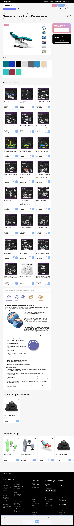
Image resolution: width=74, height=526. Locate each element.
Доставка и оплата (49, 499)
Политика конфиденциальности (63, 500)
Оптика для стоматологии (6, 500)
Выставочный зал (35, 503)
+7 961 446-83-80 (35, 484)
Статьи (33, 501)
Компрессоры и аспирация (6, 495)
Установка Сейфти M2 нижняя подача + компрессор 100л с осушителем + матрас (43, 176)
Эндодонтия (17, 484)
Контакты (25, 8)
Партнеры (34, 507)
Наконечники (5, 502)
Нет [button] (12, 8)
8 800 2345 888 (58, 1)
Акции (55, 5)
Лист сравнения (62, 512)
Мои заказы (61, 510)
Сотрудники (34, 512)
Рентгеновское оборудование (6, 498)
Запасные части (17, 506)
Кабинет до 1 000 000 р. (25, 276)
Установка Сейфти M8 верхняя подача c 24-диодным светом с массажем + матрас (11, 278)
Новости (33, 499)
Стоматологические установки (7, 488)
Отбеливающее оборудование (17, 495)
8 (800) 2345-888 (35, 480)
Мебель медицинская (18, 486)
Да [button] (6, 8)
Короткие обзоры (48, 505)
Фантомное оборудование (17, 504)
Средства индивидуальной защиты (19, 508)
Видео (46, 503)
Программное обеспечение (17, 511)
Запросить (61, 40)
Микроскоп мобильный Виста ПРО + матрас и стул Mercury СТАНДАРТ (43, 278)
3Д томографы (6, 485)
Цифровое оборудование (6, 490)
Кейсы (33, 505)
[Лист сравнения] (62, 8)
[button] (71, 449)
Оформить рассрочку (62, 30)
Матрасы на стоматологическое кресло (18, 492)
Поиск (69, 5)
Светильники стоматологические (18, 501)
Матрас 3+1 (6, 101)
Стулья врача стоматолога (17, 489)
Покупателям (19, 8)
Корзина (60, 514)
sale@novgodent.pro (67, 1)
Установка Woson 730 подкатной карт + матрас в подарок (26, 176)
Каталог (62, 5)
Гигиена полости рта (18, 497)
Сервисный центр (48, 501)
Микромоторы (6, 504)
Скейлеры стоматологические (18, 482)
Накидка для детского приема (46, 453)
